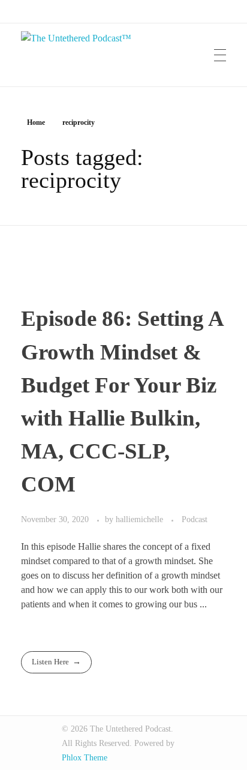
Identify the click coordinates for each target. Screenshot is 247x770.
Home (36, 122)
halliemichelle (140, 519)
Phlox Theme (84, 757)
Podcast (194, 519)
